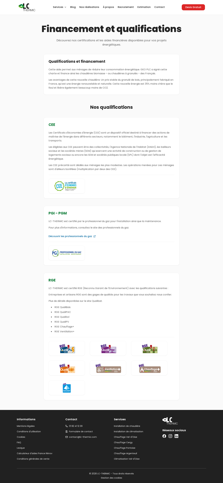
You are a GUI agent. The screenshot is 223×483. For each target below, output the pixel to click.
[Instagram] (170, 436)
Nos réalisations (89, 7)
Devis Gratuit (193, 7)
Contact (159, 7)
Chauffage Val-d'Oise (125, 436)
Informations (26, 419)
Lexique (21, 447)
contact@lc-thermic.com (83, 436)
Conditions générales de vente (33, 458)
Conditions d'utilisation (29, 431)
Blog (73, 7)
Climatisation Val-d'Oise (127, 458)
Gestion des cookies (111, 477)
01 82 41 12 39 (76, 426)
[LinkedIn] (176, 436)
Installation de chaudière (127, 426)
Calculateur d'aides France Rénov (34, 453)
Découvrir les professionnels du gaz (70, 236)
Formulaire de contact (81, 431)
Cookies (21, 436)
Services (120, 419)
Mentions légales (26, 426)
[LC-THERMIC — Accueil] (27, 7)
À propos (108, 7)
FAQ (19, 442)
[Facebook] (164, 436)
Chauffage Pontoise (124, 447)
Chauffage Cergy (123, 442)
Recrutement (126, 7)
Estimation (144, 7)
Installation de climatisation (128, 431)
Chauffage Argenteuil (125, 453)
